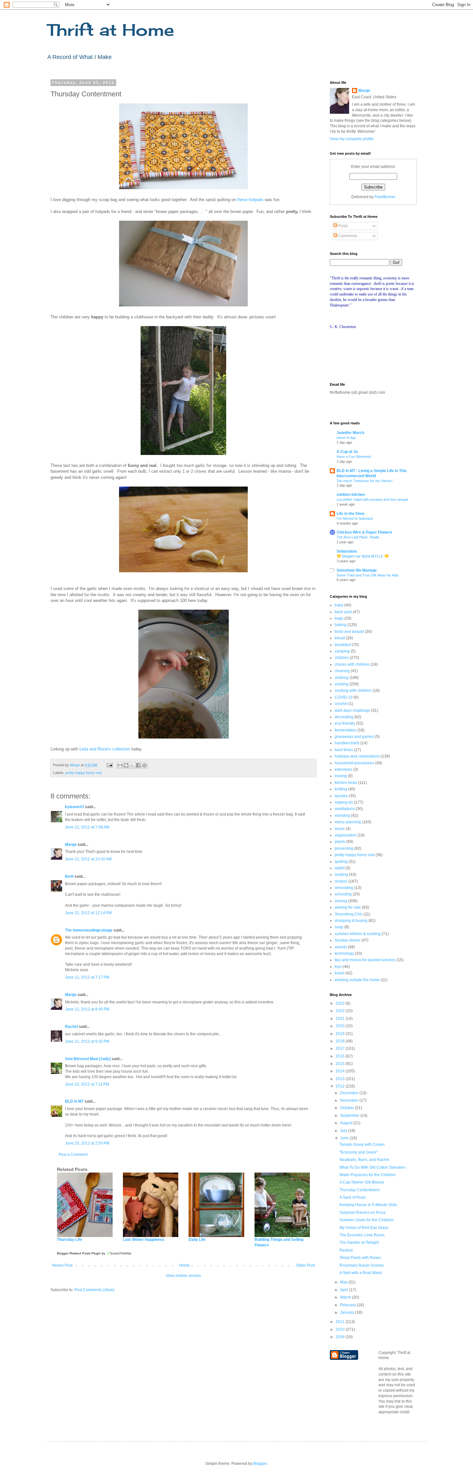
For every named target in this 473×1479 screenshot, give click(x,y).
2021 (341, 1018)
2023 (341, 1003)
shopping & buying (351, 920)
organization (346, 835)
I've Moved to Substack (355, 518)
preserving (344, 848)
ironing (341, 776)
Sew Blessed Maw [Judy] (88, 1059)
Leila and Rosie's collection (104, 749)
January (347, 1312)
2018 (341, 1041)
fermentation (346, 730)
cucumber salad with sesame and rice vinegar (372, 499)
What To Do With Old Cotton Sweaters (372, 1167)
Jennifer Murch (350, 432)
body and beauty (349, 631)
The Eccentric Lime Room (362, 1235)
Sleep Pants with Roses (360, 1257)
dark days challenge (352, 710)
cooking (341, 684)
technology (344, 953)
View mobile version (183, 1275)
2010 (341, 1329)
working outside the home (357, 980)
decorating (344, 717)
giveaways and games (354, 736)
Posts (342, 226)
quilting (341, 861)
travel (339, 973)
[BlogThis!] (126, 765)
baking (341, 625)
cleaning (342, 671)
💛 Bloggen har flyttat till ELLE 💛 (363, 556)
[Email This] (120, 765)
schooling (343, 894)
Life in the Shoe (351, 513)
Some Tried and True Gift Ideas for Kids (368, 575)
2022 (341, 1011)
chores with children (352, 664)
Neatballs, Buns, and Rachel (364, 1159)
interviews (343, 769)
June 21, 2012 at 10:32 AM (88, 859)
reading (341, 874)
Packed (346, 1250)
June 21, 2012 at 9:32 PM (87, 1041)
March (346, 1297)
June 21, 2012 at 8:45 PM (87, 1009)
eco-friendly (345, 723)
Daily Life (197, 1239)
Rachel (71, 1026)
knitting (341, 789)
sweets (341, 947)
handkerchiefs (347, 743)
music (340, 828)
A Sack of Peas (352, 1197)
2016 (341, 1056)
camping (342, 651)
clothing (341, 677)
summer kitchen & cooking (358, 934)
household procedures (354, 763)
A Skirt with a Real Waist (360, 1273)
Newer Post (62, 1265)
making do (344, 802)
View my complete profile (352, 139)
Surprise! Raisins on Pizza (362, 1212)
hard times (344, 750)
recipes (341, 881)
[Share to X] (132, 765)
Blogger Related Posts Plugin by (81, 1253)
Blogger (260, 1463)
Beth (69, 876)
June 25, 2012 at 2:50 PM (87, 1143)
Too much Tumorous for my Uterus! (365, 481)
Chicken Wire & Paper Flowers (364, 532)
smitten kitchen (351, 494)
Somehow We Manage (357, 570)
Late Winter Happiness (143, 1239)
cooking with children (353, 690)
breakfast (343, 645)
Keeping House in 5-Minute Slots (368, 1205)
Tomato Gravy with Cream (362, 1144)
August (346, 1123)
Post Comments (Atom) (94, 1290)
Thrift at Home (110, 30)
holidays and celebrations (357, 756)
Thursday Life (69, 1239)
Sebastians (347, 551)
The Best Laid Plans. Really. (358, 537)
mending (342, 815)
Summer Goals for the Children (366, 1220)
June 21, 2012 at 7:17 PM (87, 977)
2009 (341, 1337)
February (348, 1305)
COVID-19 (344, 697)
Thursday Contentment (359, 1190)
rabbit (340, 868)
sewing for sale (348, 907)
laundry (341, 796)
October (347, 1108)
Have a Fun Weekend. (354, 457)
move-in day (346, 438)
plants (340, 841)
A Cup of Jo (347, 452)
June (345, 1138)
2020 (341, 1026)
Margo (71, 844)
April (344, 1290)
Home (184, 1265)
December (349, 1093)
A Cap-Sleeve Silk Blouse (361, 1182)
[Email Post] (109, 765)
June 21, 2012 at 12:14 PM (88, 913)
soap (339, 927)
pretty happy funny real (83, 773)
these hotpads (250, 199)
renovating (344, 887)
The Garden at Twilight (359, 1242)
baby (339, 605)
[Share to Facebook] (138, 765)
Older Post (305, 1265)
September (350, 1115)
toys (338, 966)
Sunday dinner (347, 940)
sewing (341, 901)
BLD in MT (74, 1101)
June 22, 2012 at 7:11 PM (87, 1084)
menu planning (348, 822)
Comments (347, 236)
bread (340, 638)
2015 (341, 1063)
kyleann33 (74, 807)
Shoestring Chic (349, 914)
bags (339, 618)
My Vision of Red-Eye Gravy (363, 1227)
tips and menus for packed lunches (365, 960)
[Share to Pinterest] (144, 765)
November (349, 1100)
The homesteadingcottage (89, 930)
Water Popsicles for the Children (367, 1175)
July (344, 1130)
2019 (341, 1033)
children (342, 657)
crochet (341, 703)
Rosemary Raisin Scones (361, 1265)
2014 (341, 1071)
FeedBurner (385, 197)
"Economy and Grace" (358, 1152)
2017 (341, 1048)
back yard (343, 612)
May (344, 1282)
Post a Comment (73, 1154)
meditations (345, 809)
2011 (341, 1322)
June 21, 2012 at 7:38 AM (87, 827)
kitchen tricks (346, 782)
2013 (341, 1079)
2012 (341, 1086)
